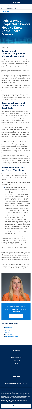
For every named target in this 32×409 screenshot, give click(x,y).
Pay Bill (7, 329)
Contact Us (16, 316)
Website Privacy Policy (16, 357)
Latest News (6, 11)
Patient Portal (9, 327)
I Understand (16, 405)
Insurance (7, 332)
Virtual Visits (8, 334)
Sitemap (17, 367)
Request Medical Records (12, 336)
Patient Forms (9, 330)
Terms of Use (16, 360)
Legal (16, 363)
